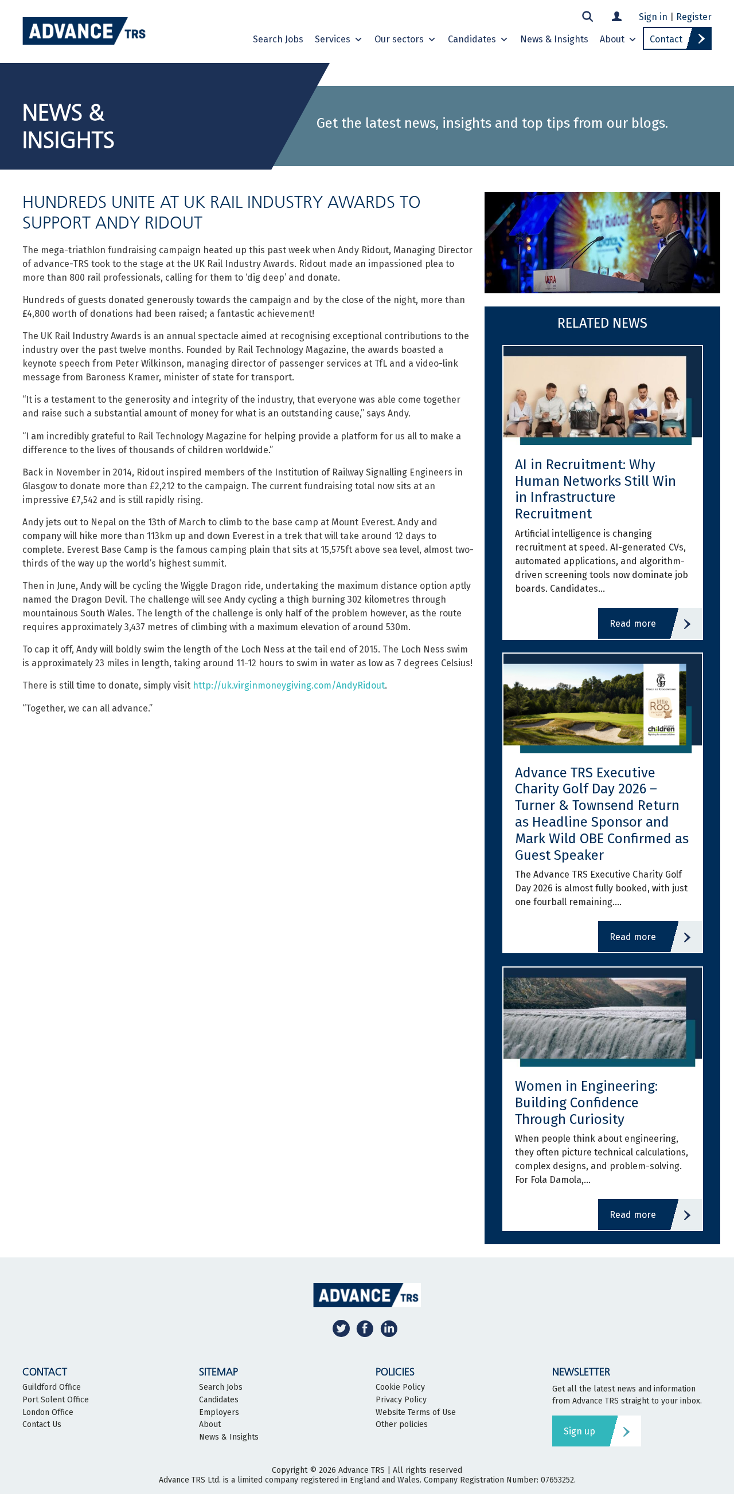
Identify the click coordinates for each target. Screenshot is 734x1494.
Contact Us (41, 1424)
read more (633, 623)
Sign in (653, 16)
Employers (219, 1412)
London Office (47, 1412)
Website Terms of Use (416, 1412)
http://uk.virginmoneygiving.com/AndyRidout (289, 685)
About (612, 39)
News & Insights (554, 39)
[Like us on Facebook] (364, 1328)
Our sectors (399, 39)
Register (694, 16)
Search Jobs (278, 39)
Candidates (472, 39)
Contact (666, 39)
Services (332, 39)
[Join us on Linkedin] (388, 1328)
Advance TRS (361, 1470)
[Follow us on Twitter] (341, 1328)
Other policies (402, 1424)
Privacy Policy (401, 1400)
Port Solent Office (55, 1400)
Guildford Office (51, 1387)
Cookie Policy (400, 1387)
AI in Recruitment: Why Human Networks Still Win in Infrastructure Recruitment (595, 489)
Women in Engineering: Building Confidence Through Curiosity (586, 1102)
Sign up (579, 1431)
